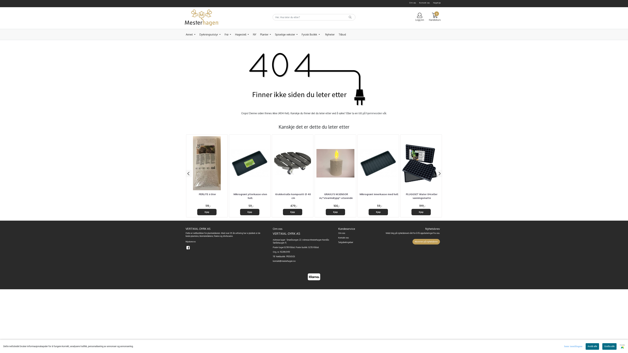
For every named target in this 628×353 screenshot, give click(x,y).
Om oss (412, 3)
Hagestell (241, 34)
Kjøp (207, 212)
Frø (227, 34)
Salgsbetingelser (345, 242)
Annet (189, 34)
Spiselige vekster (285, 34)
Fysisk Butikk (310, 34)
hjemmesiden (374, 113)
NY (254, 34)
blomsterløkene (206, 236)
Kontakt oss (424, 3)
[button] (189, 173)
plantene (195, 236)
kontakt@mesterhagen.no (284, 261)
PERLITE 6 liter (207, 194)
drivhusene (228, 236)
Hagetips (437, 3)
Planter (264, 34)
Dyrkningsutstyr (209, 34)
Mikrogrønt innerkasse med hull (379, 194)
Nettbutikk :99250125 (285, 256)
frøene (216, 236)
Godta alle (609, 346)
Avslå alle (592, 346)
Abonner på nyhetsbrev (426, 241)
